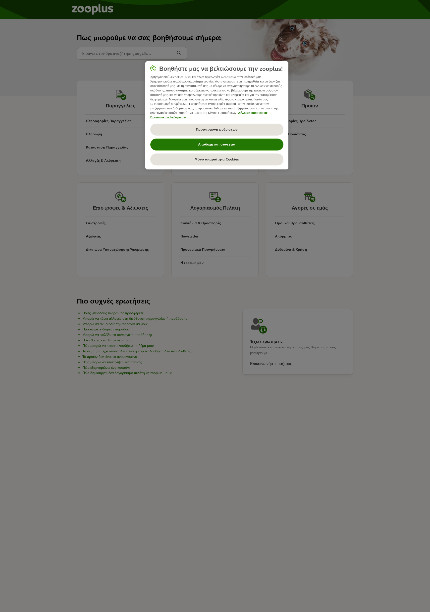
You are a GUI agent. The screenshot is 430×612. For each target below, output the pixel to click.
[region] (216, 115)
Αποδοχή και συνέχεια (216, 144)
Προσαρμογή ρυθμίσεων (217, 129)
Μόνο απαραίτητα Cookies (217, 159)
